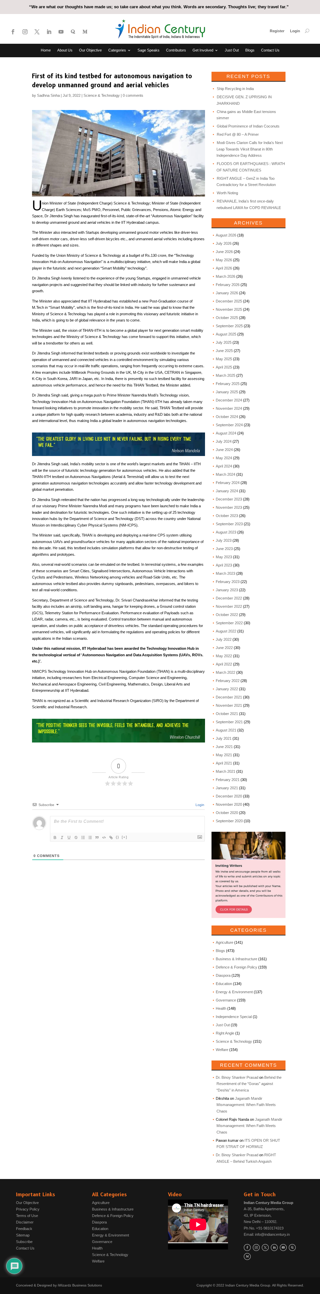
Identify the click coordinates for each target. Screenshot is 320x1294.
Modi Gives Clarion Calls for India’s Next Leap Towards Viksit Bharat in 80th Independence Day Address (249, 149)
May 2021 (224, 755)
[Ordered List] (83, 837)
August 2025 (226, 334)
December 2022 (229, 598)
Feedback (24, 1228)
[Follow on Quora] (73, 32)
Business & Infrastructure (236, 959)
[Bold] (55, 837)
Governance (226, 1000)
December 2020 (229, 796)
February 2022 (228, 680)
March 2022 (225, 672)
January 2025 (227, 392)
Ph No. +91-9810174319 (264, 1228)
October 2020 (227, 812)
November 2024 (229, 408)
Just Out (232, 50)
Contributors (176, 50)
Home (46, 50)
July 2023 (224, 540)
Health (221, 1008)
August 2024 (226, 433)
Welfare (222, 1050)
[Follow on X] (37, 32)
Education (224, 984)
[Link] (111, 837)
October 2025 (227, 318)
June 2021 (224, 746)
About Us (64, 50)
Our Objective (90, 50)
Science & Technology (102, 95)
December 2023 (229, 499)
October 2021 (227, 714)
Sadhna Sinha (48, 95)
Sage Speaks (149, 50)
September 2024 (229, 425)
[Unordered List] (90, 837)
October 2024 (227, 416)
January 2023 (227, 590)
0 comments (133, 95)
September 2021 (229, 722)
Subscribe (24, 1242)
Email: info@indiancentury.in (267, 1234)
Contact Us (270, 50)
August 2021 (226, 730)
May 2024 (224, 458)
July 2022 (224, 639)
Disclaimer (25, 1222)
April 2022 (224, 664)
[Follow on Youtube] (61, 32)
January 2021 (227, 788)
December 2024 (229, 400)
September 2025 (229, 326)
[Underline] (69, 837)
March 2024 (225, 474)
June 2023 (224, 548)
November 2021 (229, 705)
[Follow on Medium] (85, 32)
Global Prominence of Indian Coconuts (248, 126)
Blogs (249, 50)
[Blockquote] (97, 837)
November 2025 (229, 309)
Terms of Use (27, 1216)
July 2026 (224, 243)
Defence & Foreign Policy (236, 967)
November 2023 (229, 507)
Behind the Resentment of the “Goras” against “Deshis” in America (249, 1083)
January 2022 (227, 689)
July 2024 (224, 441)
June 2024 (224, 450)
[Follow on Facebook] (13, 32)
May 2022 (224, 656)
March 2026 (225, 276)
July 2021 (224, 738)
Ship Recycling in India (235, 88)
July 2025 (224, 342)
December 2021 (229, 697)
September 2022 (229, 623)
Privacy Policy (28, 1209)
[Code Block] (104, 837)
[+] (124, 837)
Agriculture (224, 942)
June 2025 (224, 350)
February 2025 (228, 384)
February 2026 (228, 284)
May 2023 (224, 557)
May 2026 (224, 260)
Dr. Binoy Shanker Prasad (237, 1077)
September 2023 (229, 524)
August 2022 (226, 631)
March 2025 (225, 375)
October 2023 (227, 516)
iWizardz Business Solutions (80, 1285)
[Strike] (76, 837)
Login (295, 31)
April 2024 (224, 466)
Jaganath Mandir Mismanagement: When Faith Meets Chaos (246, 1104)
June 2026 (224, 252)
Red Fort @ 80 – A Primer (238, 134)
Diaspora (223, 975)
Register (277, 31)
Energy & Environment (234, 992)
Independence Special (234, 1016)
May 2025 (224, 359)
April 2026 (224, 268)
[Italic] (62, 837)
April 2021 (224, 763)
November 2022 (229, 606)
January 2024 (227, 491)
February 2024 (228, 482)
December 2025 (229, 301)
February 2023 (228, 582)
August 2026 (226, 235)
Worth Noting (227, 193)
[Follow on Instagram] (25, 32)
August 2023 (226, 532)
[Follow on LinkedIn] (49, 32)
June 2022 (224, 648)
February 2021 (228, 780)
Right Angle (225, 1033)
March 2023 (225, 573)
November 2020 (229, 804)
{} (117, 837)
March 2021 (225, 771)
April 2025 (224, 367)
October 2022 (227, 614)
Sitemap (23, 1235)
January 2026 (227, 293)
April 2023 (224, 565)
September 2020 (229, 821)
